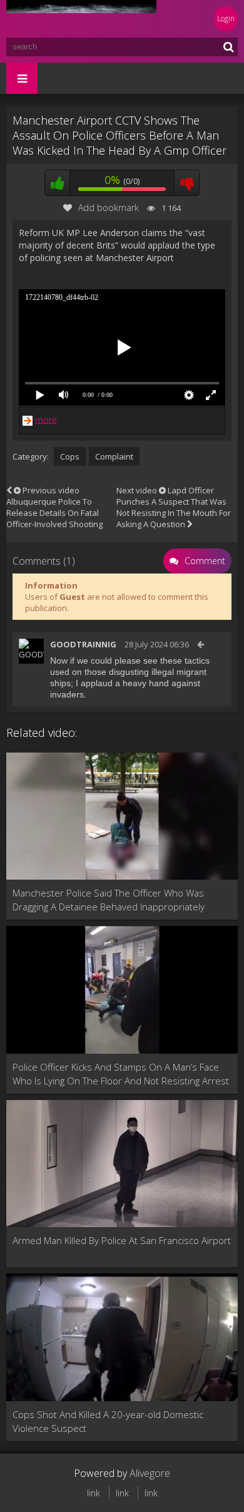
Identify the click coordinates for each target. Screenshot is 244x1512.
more (46, 419)
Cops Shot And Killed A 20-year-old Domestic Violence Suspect (108, 1421)
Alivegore (150, 1473)
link (93, 1493)
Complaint (114, 456)
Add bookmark (108, 207)
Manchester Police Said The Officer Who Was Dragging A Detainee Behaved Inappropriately (109, 900)
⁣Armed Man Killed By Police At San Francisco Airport (122, 1240)
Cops (69, 456)
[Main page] (81, 19)
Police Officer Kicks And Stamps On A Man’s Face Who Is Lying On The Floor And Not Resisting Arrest (121, 1074)
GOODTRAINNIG (83, 644)
